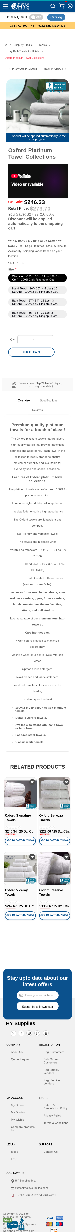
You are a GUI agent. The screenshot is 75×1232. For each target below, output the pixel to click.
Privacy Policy (52, 1115)
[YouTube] (45, 1033)
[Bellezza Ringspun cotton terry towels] (54, 793)
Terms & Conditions (56, 1122)
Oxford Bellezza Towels (51, 818)
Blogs (14, 1151)
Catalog (56, 17)
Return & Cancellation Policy (55, 1106)
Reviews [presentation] (37, 410)
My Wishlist (18, 1119)
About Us (17, 1052)
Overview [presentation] (24, 400)
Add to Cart (31, 352)
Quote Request (20, 1059)
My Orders (17, 1105)
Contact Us (51, 1151)
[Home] (6, 45)
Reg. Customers (54, 1052)
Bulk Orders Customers (51, 1061)
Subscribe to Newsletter (37, 1006)
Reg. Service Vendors (52, 1082)
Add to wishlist (32, 782)
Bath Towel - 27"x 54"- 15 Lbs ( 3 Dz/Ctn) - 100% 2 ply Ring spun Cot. (35, 302)
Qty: (12, 339)
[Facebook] (21, 1033)
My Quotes (18, 1112)
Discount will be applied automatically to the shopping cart (37, 137)
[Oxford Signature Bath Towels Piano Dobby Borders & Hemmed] (20, 793)
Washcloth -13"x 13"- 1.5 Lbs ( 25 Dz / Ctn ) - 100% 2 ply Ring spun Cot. (36, 278)
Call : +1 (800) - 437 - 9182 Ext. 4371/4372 (37, 25)
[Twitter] (13, 1033)
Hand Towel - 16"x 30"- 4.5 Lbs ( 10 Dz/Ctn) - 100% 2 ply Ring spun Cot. (35, 290)
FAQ (14, 1159)
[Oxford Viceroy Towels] (20, 868)
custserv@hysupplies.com (31, 1187)
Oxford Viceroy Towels (16, 892)
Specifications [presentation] (48, 400)
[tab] (24, 400)
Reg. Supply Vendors (51, 1071)
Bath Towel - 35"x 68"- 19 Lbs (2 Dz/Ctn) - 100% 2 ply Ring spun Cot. (35, 314)
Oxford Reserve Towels (51, 892)
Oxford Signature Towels (18, 818)
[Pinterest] (37, 1033)
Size (11, 269)
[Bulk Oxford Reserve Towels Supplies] (54, 868)
